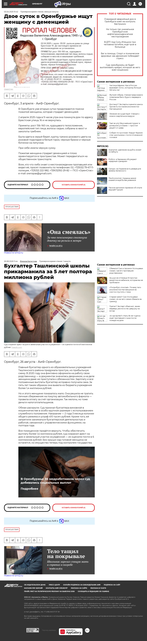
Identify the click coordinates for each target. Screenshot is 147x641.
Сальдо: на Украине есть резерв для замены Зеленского (125, 170)
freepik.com (16, 347)
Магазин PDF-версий (33, 588)
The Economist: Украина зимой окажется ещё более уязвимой (122, 179)
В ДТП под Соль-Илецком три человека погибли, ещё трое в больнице (120, 44)
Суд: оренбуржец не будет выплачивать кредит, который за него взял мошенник (120, 67)
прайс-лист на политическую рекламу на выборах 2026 (49, 591)
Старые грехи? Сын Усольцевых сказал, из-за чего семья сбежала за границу (125, 299)
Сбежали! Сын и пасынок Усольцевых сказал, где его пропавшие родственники (126, 270)
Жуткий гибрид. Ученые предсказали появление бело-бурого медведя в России (126, 97)
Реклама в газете (98, 588)
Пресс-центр (54, 585)
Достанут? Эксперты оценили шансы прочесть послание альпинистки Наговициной (126, 106)
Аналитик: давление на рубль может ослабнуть (125, 151)
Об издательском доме (35, 585)
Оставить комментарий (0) (73, 185)
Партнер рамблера (49, 630)
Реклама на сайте (79, 588)
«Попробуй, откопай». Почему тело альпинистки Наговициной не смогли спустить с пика (125, 289)
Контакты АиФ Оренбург (57, 588)
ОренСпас (8, 89)
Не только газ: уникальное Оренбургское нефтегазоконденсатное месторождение (120, 33)
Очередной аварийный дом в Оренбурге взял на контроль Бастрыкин (120, 21)
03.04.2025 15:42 (11, 12)
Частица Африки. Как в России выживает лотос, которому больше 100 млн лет (125, 87)
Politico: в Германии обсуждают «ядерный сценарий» (123, 160)
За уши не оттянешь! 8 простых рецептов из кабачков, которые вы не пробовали (126, 280)
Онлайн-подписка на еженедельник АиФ (81, 585)
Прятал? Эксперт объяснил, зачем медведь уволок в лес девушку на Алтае (124, 308)
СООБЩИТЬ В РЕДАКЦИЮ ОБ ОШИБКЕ (93, 591)
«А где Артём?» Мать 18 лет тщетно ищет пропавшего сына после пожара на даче (125, 318)
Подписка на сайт (112, 585)
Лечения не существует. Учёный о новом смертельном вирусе (124, 115)
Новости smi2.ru (13, 252)
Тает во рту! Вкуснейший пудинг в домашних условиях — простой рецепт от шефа (124, 125)
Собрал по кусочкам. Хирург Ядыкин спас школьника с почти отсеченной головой (126, 135)
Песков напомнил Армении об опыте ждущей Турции (125, 189)
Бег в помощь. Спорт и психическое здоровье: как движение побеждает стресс (120, 56)
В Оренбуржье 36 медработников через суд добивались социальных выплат (55, 480)
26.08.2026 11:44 (11, 261)
